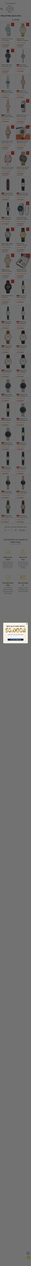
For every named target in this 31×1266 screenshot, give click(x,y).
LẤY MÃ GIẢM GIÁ (15, 639)
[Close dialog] (27, 624)
